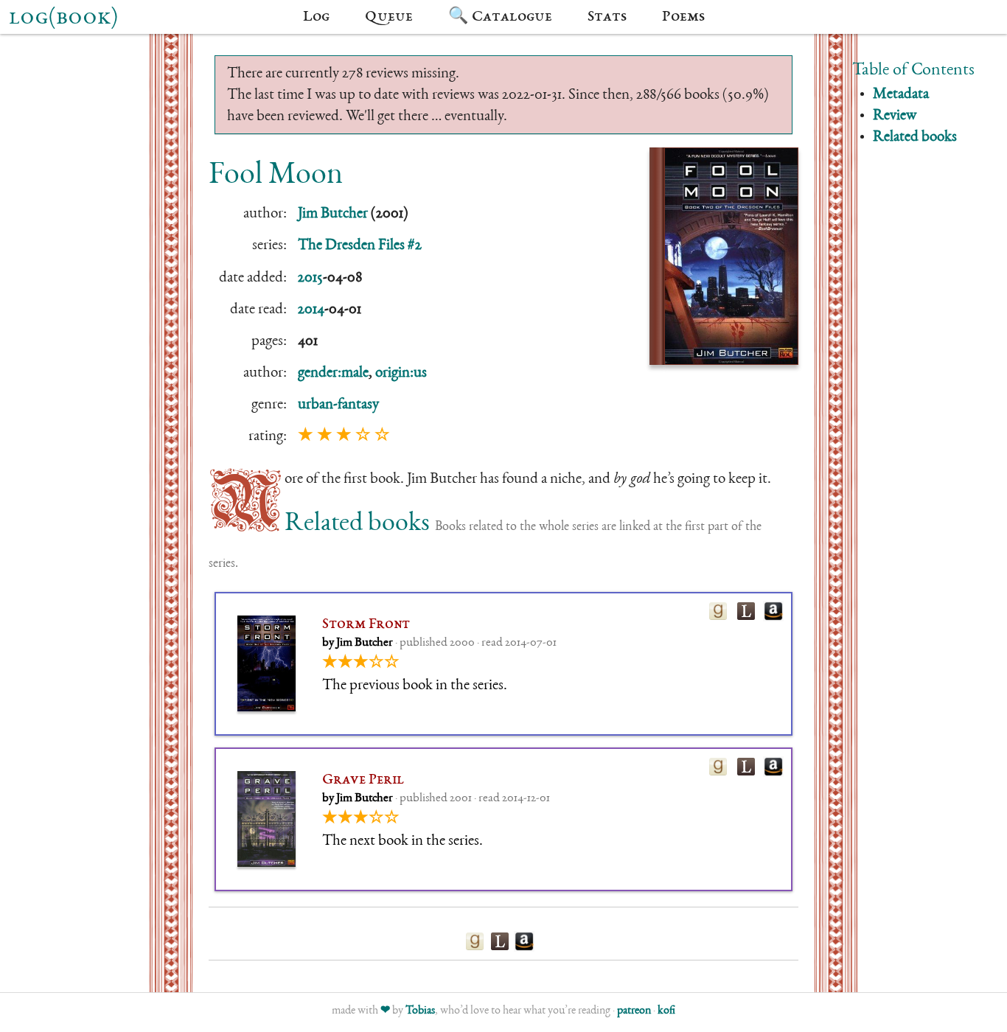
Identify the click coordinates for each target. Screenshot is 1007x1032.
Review (894, 116)
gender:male (333, 373)
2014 (311, 310)
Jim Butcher (333, 214)
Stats (607, 17)
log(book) (63, 18)
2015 (310, 278)
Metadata (901, 94)
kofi (666, 1011)
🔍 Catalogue (500, 17)
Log (316, 17)
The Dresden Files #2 (360, 246)
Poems (683, 17)
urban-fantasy (338, 405)
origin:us (401, 373)
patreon (634, 1011)
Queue (389, 17)
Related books (915, 137)
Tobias (420, 1011)
